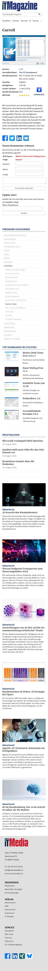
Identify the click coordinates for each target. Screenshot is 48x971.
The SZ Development (28, 72)
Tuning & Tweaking (13, 319)
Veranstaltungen (12, 892)
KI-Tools (8, 315)
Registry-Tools (11, 292)
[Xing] (22, 958)
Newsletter (9, 931)
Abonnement (10, 902)
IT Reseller (9, 916)
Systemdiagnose (12, 296)
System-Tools (11, 304)
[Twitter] (12, 140)
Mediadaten (10, 886)
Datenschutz (10, 909)
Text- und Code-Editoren (15, 308)
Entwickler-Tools (12, 289)
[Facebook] (5, 140)
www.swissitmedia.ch (14, 873)
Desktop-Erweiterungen (15, 270)
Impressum (9, 913)
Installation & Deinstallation (17, 285)
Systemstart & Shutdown (15, 300)
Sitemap (8, 937)
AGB (6, 906)
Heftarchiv (9, 941)
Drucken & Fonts (12, 273)
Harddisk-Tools (11, 277)
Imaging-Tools (11, 281)
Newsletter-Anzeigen (13, 889)
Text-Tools (9, 311)
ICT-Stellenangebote (13, 944)
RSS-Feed (9, 934)
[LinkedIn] (19, 140)
